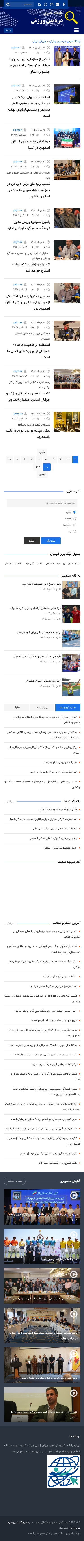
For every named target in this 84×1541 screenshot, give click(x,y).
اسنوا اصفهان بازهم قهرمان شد (60, 762)
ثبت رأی (51, 541)
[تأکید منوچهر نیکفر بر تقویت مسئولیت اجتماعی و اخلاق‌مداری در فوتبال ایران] (42, 1325)
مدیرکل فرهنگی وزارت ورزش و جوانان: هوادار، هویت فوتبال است (41, 1129)
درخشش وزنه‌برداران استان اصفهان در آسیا (53, 772)
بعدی (42, 474)
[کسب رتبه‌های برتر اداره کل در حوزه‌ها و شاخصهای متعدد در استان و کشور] (67, 170)
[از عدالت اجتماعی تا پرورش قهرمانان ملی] (71, 638)
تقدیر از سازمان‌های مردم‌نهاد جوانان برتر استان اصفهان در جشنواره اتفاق (29, 65)
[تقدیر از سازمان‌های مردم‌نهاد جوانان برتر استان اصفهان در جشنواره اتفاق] (67, 56)
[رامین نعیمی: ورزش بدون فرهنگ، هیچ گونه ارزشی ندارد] (67, 218)
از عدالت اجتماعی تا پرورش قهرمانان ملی (39, 632)
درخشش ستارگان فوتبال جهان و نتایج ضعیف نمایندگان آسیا (43, 819)
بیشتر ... (8, 801)
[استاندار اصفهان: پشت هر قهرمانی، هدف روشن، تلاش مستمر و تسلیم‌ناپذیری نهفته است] (67, 94)
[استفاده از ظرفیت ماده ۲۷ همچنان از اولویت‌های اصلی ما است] (67, 331)
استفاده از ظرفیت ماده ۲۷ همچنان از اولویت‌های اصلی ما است (28, 351)
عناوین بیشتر (14, 1181)
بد (69, 532)
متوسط (67, 525)
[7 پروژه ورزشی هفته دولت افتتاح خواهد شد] (67, 250)
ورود (8, 30)
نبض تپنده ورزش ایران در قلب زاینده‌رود (54, 1064)
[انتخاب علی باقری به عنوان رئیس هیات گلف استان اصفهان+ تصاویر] (42, 1404)
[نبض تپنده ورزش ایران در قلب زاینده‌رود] (67, 422)
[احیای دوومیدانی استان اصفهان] (71, 687)
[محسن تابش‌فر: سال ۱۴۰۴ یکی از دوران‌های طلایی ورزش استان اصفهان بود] (67, 293)
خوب (68, 519)
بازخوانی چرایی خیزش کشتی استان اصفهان (37, 656)
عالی (68, 512)
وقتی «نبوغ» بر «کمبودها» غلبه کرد (41, 584)
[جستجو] (8, 4)
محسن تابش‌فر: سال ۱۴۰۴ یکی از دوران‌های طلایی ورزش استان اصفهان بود (27, 302)
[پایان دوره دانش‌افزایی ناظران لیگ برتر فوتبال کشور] (42, 1365)
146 (38, 467)
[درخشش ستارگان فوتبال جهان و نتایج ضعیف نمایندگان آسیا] (71, 614)
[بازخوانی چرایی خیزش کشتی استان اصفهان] (71, 663)
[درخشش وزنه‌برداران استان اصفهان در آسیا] (67, 138)
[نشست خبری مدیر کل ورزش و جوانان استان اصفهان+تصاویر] (67, 379)
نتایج (31, 541)
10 (10, 460)
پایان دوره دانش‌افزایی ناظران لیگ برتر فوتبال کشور (48, 1153)
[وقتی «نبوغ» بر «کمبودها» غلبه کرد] (71, 590)
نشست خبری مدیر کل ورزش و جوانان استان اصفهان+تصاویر (43, 1055)
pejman (16, 48)
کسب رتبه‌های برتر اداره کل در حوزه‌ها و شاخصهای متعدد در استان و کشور (28, 190)
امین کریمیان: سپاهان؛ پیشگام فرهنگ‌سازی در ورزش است (44, 1119)
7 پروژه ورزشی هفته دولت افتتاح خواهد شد (53, 1020)
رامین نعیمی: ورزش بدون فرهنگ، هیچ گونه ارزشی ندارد (46, 1011)
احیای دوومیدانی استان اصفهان (43, 681)
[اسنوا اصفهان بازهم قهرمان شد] (42, 1246)
